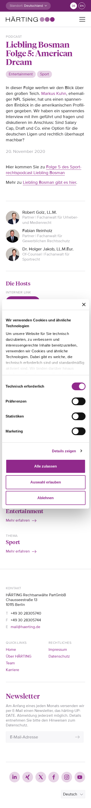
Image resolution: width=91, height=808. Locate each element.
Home (11, 649)
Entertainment (24, 510)
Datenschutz (59, 656)
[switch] (78, 401)
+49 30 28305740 (26, 613)
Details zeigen (64, 451)
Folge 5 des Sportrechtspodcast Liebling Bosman (43, 169)
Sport (13, 541)
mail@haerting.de (25, 626)
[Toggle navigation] (82, 19)
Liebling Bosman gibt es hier (49, 182)
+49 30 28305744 (26, 620)
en (82, 6)
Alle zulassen (45, 466)
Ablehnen (45, 498)
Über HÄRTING (18, 656)
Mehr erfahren (18, 520)
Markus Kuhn (53, 93)
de (73, 6)
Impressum (58, 649)
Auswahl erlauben (45, 482)
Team (10, 663)
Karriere (12, 669)
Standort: (16, 6)
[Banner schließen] (83, 304)
